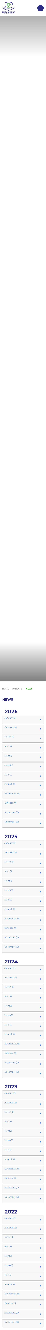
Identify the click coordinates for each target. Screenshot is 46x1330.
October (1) (10, 1303)
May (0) (8, 755)
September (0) (12, 793)
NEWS (29, 689)
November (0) (11, 812)
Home (5, 689)
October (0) (10, 803)
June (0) (8, 765)
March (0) (9, 737)
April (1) (8, 871)
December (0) (11, 822)
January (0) (10, 718)
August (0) (9, 784)
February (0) (10, 727)
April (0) (8, 746)
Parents (17, 689)
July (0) (8, 774)
